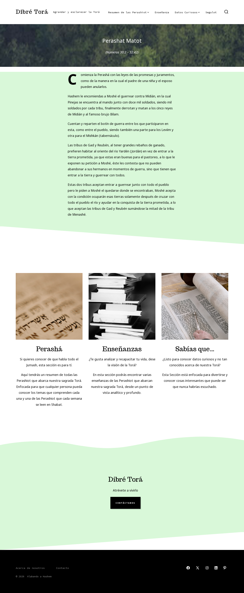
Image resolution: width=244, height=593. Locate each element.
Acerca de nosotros (30, 568)
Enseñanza (162, 12)
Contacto (62, 568)
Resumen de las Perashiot (127, 12)
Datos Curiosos (186, 12)
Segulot (211, 12)
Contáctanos (125, 503)
